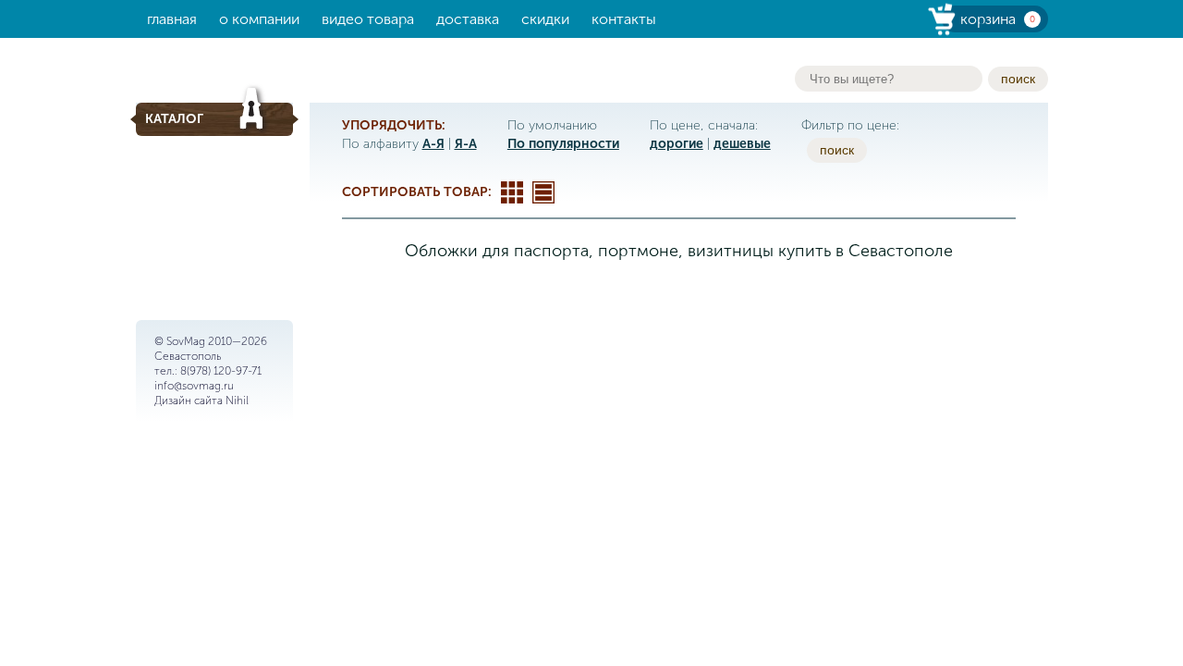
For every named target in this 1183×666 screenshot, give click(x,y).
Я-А (466, 144)
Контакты (624, 19)
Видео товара (368, 19)
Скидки (545, 19)
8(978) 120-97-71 (221, 370)
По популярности (563, 144)
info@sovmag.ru (194, 385)
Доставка (467, 19)
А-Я (433, 144)
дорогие (676, 144)
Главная (172, 19)
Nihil (237, 400)
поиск (1018, 78)
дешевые (742, 144)
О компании (259, 19)
